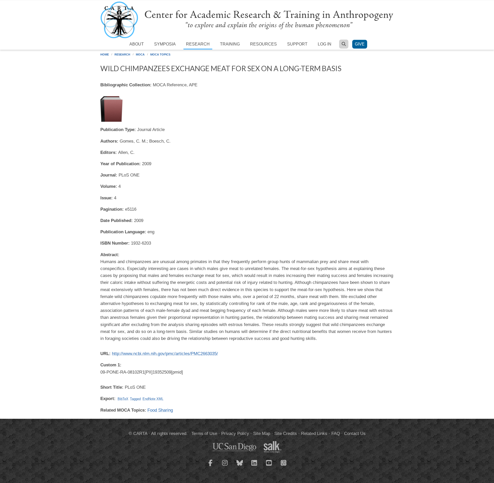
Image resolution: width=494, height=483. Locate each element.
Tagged (135, 399)
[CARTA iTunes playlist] (283, 462)
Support (297, 44)
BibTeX (123, 399)
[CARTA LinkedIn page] (254, 466)
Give (360, 44)
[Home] (247, 19)
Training (230, 44)
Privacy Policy (235, 433)
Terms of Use (204, 433)
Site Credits (285, 433)
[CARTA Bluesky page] (239, 466)
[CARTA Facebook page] (210, 466)
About (136, 44)
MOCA (140, 54)
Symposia (165, 44)
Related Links (314, 433)
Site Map (261, 433)
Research (198, 44)
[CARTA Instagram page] (225, 466)
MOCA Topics (160, 54)
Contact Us (355, 433)
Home (104, 54)
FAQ (335, 433)
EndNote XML (153, 399)
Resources (263, 44)
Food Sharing (160, 410)
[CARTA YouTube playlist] (269, 466)
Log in (324, 44)
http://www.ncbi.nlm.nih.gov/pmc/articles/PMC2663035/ (165, 353)
